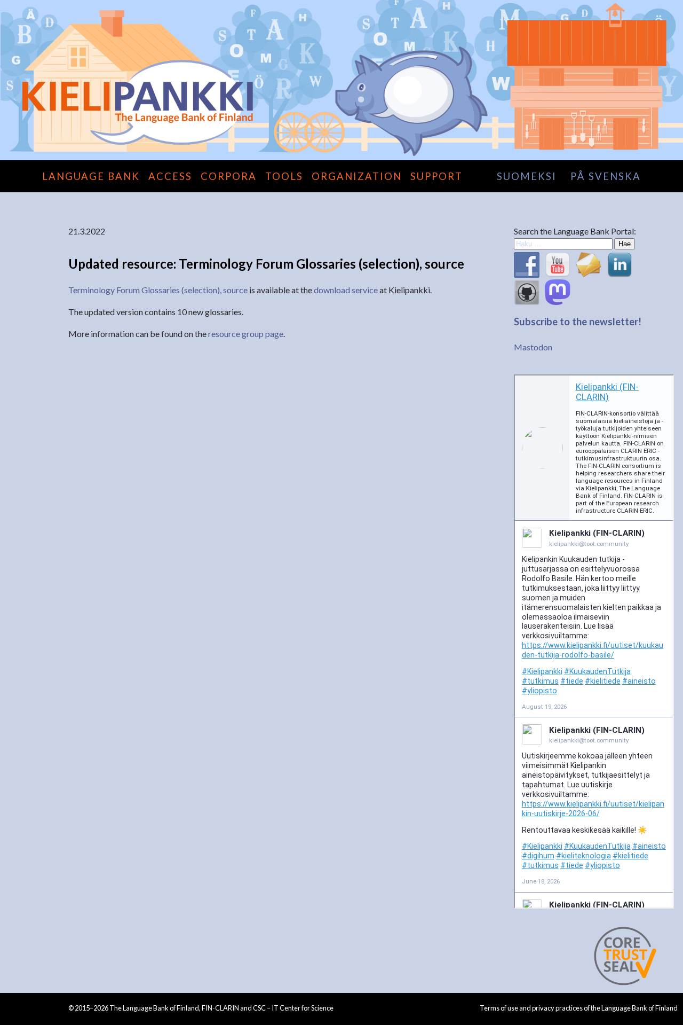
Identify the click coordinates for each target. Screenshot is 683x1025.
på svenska (605, 176)
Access (170, 176)
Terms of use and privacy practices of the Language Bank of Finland (579, 1008)
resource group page (245, 333)
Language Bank (91, 176)
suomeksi (527, 176)
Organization (357, 176)
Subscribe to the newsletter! (577, 321)
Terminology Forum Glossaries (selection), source (158, 290)
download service (346, 290)
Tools (284, 176)
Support (436, 176)
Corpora (229, 176)
